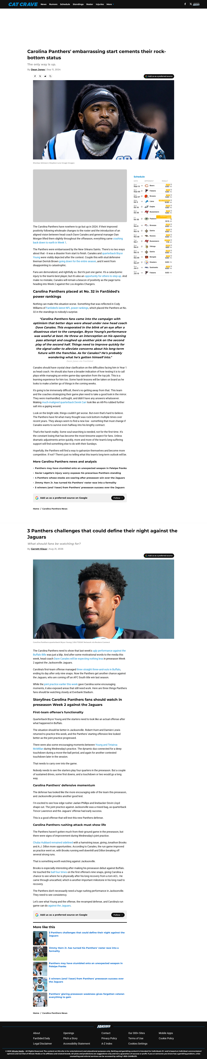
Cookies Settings (137, 1043)
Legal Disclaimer (42, 1043)
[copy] (50, 76)
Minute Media (18, 1051)
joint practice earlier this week (61, 684)
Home (36, 508)
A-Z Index (106, 1043)
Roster (89, 4)
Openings (68, 1033)
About (36, 1033)
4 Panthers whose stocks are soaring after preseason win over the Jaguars (80, 477)
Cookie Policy (166, 1038)
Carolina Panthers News (54, 508)
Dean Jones (38, 69)
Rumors (53, 4)
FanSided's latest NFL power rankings (67, 307)
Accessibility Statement (76, 1043)
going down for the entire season (77, 261)
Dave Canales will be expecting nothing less (78, 658)
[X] (191, 4)
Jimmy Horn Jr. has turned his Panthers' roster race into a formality (75, 482)
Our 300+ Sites (136, 1033)
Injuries (100, 4)
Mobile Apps (166, 1033)
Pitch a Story (70, 1038)
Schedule (65, 4)
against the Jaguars (59, 905)
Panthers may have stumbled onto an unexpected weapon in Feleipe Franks (81, 468)
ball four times (59, 872)
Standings (78, 4)
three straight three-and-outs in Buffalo (98, 669)
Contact (105, 1033)
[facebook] (185, 4)
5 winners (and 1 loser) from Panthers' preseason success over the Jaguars (80, 487)
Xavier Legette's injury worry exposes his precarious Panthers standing (78, 473)
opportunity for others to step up (103, 276)
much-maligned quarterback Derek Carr (64, 402)
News (43, 4)
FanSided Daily (41, 1038)
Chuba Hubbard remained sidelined (53, 842)
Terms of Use (135, 1038)
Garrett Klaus (39, 549)
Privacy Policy (109, 1038)
